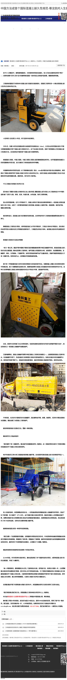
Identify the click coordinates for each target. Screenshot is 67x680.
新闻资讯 (26, 28)
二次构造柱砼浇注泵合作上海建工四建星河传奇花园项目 (20, 627)
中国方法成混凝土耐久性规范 (50, 61)
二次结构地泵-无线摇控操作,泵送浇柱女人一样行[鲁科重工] (21, 631)
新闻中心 (33, 61)
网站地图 (47, 648)
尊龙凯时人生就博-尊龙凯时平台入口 (20, 61)
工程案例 (17, 28)
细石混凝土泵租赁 (7, 28)
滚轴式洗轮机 (49, 646)
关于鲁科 (34, 28)
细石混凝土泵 (59, 23)
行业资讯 (39, 61)
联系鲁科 (42, 28)
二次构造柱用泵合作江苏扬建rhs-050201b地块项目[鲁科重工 (21, 623)
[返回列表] (60, 66)
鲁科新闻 (39, 648)
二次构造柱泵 (29, 646)
